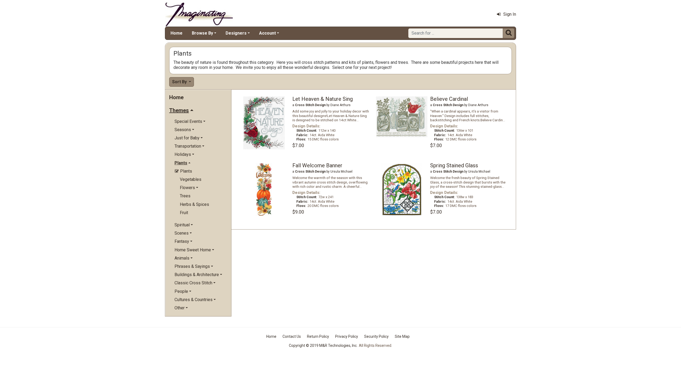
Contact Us (292, 336)
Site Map (402, 336)
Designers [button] (236, 33)
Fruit (184, 212)
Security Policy (376, 336)
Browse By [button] (202, 33)
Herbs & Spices (194, 204)
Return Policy (318, 336)
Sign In (509, 14)
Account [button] (267, 33)
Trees (185, 195)
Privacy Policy (346, 336)
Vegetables (190, 179)
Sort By (180, 81)
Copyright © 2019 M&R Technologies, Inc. (323, 345)
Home (176, 33)
